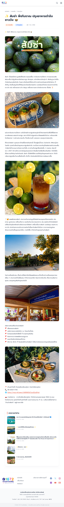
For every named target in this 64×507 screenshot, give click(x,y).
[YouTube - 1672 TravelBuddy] (55, 482)
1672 (50, 499)
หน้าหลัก (19, 478)
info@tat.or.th (34, 499)
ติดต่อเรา (20, 484)
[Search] (57, 3)
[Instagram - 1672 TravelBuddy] (51, 482)
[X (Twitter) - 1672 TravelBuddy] (55, 478)
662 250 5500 (22, 499)
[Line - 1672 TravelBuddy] (59, 478)
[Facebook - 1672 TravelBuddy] (51, 478)
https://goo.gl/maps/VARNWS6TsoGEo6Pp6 (23, 392)
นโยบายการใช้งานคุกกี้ (39, 478)
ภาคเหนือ (10, 25)
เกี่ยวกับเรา (20, 481)
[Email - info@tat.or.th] (59, 482)
